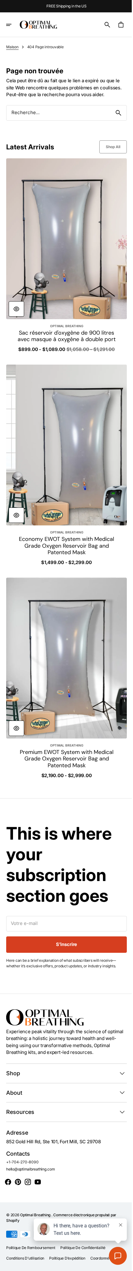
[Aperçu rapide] (16, 302)
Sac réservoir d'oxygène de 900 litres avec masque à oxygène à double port (64, 333)
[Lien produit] (64, 258)
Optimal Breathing (35, 1208)
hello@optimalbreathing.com (30, 1162)
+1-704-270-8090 (22, 1155)
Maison (12, 47)
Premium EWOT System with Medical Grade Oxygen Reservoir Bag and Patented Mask (64, 752)
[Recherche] (114, 113)
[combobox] (56, 112)
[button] (13, 25)
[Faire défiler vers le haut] (121, 1264)
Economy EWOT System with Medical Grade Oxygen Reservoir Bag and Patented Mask (64, 546)
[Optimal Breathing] (38, 24)
